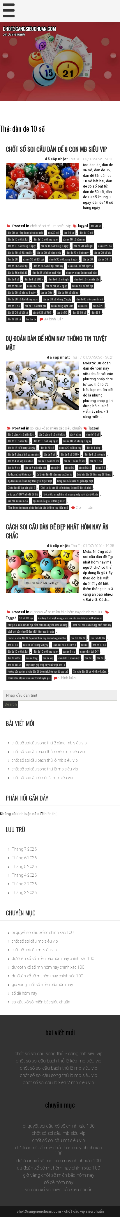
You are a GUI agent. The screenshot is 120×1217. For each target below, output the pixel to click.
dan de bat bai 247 (89, 651)
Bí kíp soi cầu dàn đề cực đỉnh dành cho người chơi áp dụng (37, 625)
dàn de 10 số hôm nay (74, 239)
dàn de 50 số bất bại (82, 286)
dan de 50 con (15, 286)
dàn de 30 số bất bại (33, 259)
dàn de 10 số (86, 232)
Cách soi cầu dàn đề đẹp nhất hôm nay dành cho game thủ (37, 638)
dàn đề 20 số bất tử (18, 312)
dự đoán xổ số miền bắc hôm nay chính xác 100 (66, 612)
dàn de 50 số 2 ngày (56, 286)
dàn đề (100, 658)
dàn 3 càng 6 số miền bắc (52, 434)
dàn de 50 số (33, 286)
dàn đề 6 (69, 467)
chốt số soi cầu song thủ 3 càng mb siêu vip (49, 743)
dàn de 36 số (104, 259)
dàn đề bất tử (14, 319)
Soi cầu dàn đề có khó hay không (90, 671)
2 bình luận (84, 508)
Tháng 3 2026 (24, 884)
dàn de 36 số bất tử (17, 272)
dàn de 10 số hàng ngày (45, 239)
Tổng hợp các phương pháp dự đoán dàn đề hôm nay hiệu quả (38, 507)
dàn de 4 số (13, 279)
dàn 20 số (96, 226)
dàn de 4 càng (93, 447)
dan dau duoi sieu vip (64, 645)
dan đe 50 (62, 312)
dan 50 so (69, 232)
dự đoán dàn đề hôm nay (19, 474)
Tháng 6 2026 (24, 858)
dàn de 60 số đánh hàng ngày (23, 299)
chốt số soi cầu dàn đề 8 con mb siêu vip (56, 148)
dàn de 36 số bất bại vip (80, 266)
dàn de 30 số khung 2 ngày (63, 259)
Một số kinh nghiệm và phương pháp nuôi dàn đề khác (70, 494)
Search (10, 704)
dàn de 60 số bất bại (68, 292)
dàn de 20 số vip (102, 252)
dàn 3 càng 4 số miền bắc (20, 434)
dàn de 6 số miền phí (48, 461)
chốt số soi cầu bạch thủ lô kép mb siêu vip (48, 751)
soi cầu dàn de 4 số (18, 501)
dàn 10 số (13, 645)
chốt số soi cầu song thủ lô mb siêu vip (45, 769)
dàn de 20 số (105, 246)
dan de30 (83, 306)
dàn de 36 (88, 259)
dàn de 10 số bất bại (18, 239)
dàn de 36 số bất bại (18, 266)
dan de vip (48, 658)
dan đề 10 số (14, 664)
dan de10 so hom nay (69, 658)
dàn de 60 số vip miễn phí (89, 299)
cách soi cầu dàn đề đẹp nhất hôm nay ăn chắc (57, 531)
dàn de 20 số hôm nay (77, 252)
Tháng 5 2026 (24, 866)
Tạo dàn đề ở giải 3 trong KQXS (49, 501)
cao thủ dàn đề (78, 638)
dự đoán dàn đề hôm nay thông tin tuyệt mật (56, 343)
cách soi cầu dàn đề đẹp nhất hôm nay (92, 625)
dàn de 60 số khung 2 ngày (57, 299)
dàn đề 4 (55, 467)
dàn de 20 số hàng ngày (49, 252)
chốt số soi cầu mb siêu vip (50, 226)
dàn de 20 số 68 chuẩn (19, 252)
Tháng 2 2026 (24, 892)
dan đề (88, 658)
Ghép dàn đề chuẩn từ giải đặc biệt (75, 481)
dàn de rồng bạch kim (62, 306)
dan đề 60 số (79, 312)
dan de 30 (13, 259)
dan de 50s (46, 292)
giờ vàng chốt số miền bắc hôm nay (42, 984)
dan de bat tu (14, 658)
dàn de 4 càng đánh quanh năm (81, 272)
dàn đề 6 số (85, 467)
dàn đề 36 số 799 (42, 312)
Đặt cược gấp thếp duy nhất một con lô (45, 664)
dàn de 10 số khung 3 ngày (22, 246)
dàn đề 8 (95, 312)
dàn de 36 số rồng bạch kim (46, 272)
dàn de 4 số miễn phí (58, 279)
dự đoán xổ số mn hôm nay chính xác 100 (48, 967)
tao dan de (31, 319)
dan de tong (32, 658)
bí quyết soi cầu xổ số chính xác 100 (42, 932)
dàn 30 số (53, 232)
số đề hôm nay (24, 993)
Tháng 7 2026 (24, 849)
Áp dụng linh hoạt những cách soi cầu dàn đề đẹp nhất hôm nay (70, 618)
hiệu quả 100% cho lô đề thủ (23, 494)
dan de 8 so (14, 306)
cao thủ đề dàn (98, 638)
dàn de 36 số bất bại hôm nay (48, 266)
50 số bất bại (26, 618)
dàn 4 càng (75, 434)
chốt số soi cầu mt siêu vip (34, 950)
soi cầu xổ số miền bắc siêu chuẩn (56, 428)
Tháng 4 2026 (24, 875)
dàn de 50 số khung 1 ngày (22, 292)
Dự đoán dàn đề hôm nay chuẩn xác (54, 474)
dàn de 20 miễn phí (83, 246)
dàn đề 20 (98, 306)
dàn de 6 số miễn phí (74, 461)
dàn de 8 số (96, 461)
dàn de (84, 645)
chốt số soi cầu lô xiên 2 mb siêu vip (42, 777)
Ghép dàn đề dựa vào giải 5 (21, 487)
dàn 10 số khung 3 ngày (35, 645)
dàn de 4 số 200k (33, 279)
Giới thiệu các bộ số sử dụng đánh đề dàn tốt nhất (65, 487)
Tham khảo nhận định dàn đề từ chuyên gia (29, 678)
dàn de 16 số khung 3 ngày (54, 246)
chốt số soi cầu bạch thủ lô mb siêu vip (45, 760)
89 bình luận (53, 319)
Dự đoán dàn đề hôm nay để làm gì (94, 474)
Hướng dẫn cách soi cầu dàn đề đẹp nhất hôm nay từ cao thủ (38, 671)
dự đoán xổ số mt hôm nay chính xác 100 (47, 976)
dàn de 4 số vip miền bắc (86, 279)
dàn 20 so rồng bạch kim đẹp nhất (25, 232)
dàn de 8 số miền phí (35, 306)
